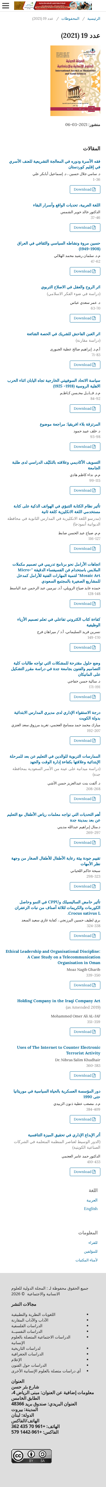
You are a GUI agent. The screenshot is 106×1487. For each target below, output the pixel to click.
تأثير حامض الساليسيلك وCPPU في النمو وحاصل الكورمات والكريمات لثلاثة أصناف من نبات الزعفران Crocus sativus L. (57, 907)
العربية (92, 1200)
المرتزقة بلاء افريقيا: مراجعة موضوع (70, 424)
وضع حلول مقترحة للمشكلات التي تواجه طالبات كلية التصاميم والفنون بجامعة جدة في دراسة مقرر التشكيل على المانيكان (55, 668)
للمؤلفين (91, 1251)
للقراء (93, 1242)
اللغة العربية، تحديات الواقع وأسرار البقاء (66, 205)
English (91, 1208)
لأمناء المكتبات (86, 1260)
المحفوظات (70, 18)
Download (83, 189)
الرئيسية (93, 18)
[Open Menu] (5, 5)
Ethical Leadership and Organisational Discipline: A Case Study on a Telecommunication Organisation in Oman (53, 957)
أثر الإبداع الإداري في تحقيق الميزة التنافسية (57, 1141)
